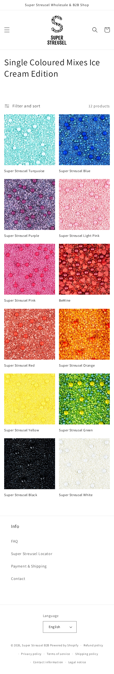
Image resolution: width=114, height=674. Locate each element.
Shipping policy (86, 654)
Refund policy (93, 645)
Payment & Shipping (29, 566)
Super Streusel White (76, 495)
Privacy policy (31, 654)
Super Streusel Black (20, 495)
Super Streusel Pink (20, 300)
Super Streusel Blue (74, 171)
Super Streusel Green (76, 430)
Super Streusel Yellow (21, 430)
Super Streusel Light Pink (79, 236)
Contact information (48, 662)
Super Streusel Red (19, 365)
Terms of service (58, 654)
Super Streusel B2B (35, 645)
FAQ (14, 541)
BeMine (65, 300)
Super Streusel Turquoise (24, 171)
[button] (7, 30)
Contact (18, 578)
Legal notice (77, 662)
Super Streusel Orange (77, 365)
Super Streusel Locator (31, 553)
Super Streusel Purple (21, 236)
